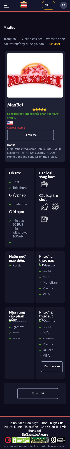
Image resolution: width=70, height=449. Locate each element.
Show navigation (6, 6)
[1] (33, 109)
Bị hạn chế (30, 135)
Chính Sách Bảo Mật (23, 423)
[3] (39, 109)
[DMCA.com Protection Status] (21, 442)
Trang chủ (11, 39)
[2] (36, 109)
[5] (45, 109)
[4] (42, 109)
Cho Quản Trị (50, 427)
